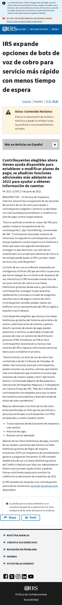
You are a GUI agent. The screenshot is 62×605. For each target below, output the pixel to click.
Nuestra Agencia (18, 535)
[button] (39, 29)
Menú (55, 29)
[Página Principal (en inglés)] (9, 28)
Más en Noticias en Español (23, 144)
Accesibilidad (31, 599)
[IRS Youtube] (31, 576)
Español (38, 101)
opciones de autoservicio (44, 486)
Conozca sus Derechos (22, 542)
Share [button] (12, 517)
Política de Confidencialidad (31, 594)
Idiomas (12, 556)
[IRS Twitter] (11, 576)
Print (33, 517)
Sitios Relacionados (20, 563)
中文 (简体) (52, 101)
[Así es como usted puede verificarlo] (31, 20)
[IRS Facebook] (5, 576)
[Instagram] (18, 576)
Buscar (21, 29)
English (26, 101)
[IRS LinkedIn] (24, 576)
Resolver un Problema (22, 549)
